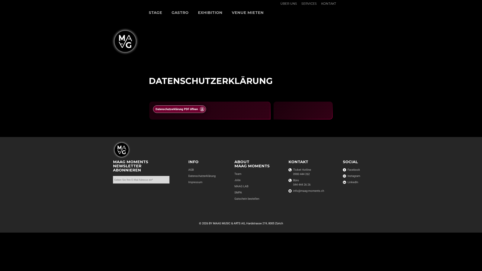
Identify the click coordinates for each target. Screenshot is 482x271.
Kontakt (328, 3)
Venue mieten (248, 12)
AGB (191, 169)
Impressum (195, 182)
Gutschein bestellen (246, 198)
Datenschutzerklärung (202, 176)
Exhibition (210, 12)
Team (237, 174)
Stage (155, 12)
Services (309, 3)
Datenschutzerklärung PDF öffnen (177, 109)
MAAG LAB (241, 186)
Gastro (180, 12)
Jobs (237, 180)
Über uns (288, 3)
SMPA (238, 192)
